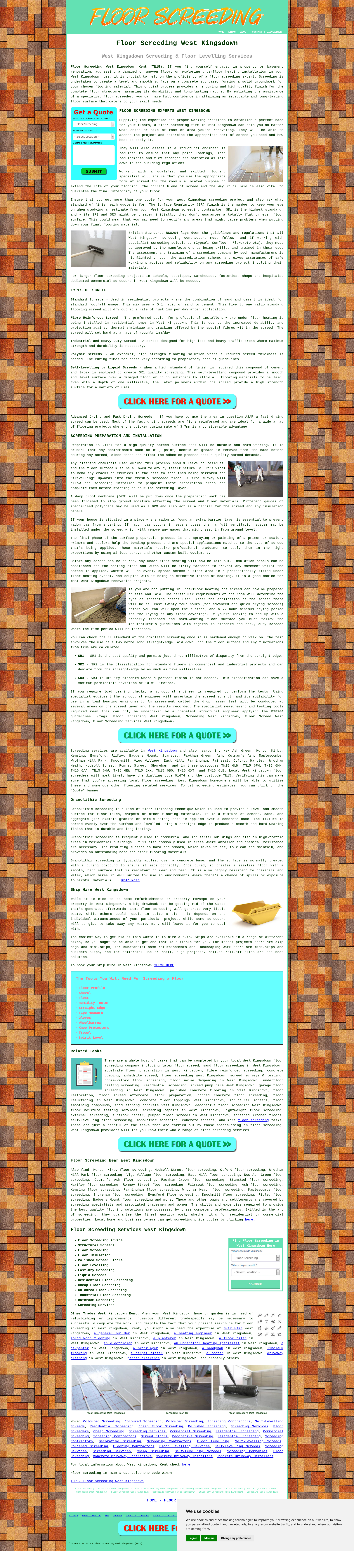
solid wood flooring (90, 1338)
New (107, 1516)
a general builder (112, 1333)
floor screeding (157, 780)
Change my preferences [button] (236, 1538)
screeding (218, 200)
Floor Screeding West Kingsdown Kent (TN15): (117, 67)
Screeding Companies (247, 1451)
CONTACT (257, 31)
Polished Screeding (206, 1426)
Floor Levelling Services (184, 1446)
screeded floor (166, 478)
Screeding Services (249, 1426)
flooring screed (86, 309)
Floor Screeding (91, 1516)
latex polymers (176, 382)
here (249, 1219)
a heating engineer (193, 1333)
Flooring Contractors (134, 1446)
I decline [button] (209, 1538)
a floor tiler (233, 1338)
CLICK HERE (164, 965)
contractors (195, 238)
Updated (117, 1516)
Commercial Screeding (190, 1431)
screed (143, 181)
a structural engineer (196, 148)
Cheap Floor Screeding (160, 1426)
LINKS (232, 31)
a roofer (214, 1353)
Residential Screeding (111, 1426)
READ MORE (130, 880)
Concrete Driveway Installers (184, 1456)
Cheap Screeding (108, 1431)
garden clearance (143, 1358)
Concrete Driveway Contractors (122, 1456)
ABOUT (244, 31)
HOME (221, 31)
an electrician (118, 1343)
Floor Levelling (213, 1441)
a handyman (212, 1348)
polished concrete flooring (198, 1090)
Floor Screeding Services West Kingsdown (128, 1230)
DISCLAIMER (274, 31)
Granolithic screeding (92, 809)
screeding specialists (92, 1204)
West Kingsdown (162, 751)
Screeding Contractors (228, 1421)
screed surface (171, 445)
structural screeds (248, 1100)
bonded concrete (213, 1095)
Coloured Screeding (101, 1421)
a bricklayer (145, 1348)
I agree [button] (193, 1538)
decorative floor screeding (222, 1105)
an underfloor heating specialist (207, 1343)
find (85, 1170)
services (168, 785)
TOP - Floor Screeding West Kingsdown (107, 1481)
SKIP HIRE (233, 1328)
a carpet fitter (147, 1353)
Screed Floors (154, 1436)
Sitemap (73, 1516)
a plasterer (164, 1338)
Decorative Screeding (192, 1436)
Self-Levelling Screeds (258, 1441)
